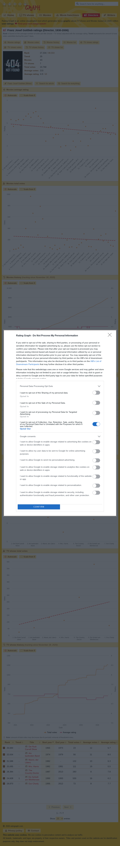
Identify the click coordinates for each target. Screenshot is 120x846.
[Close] (110, 336)
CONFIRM (39, 507)
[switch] (96, 393)
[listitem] (60, 386)
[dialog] (60, 423)
